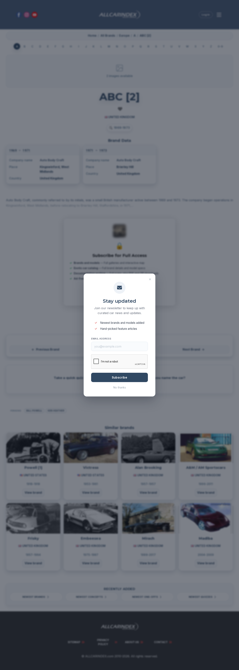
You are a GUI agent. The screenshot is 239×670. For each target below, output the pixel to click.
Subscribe (119, 377)
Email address (101, 338)
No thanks (119, 387)
